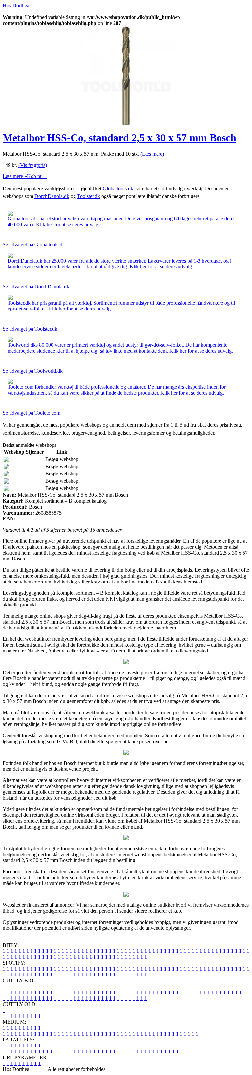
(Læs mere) (152, 154)
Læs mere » (15, 176)
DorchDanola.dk (51, 196)
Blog (38, 1069)
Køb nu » (37, 176)
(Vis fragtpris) (32, 165)
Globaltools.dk (118, 188)
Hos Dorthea (16, 5)
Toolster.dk (88, 196)
